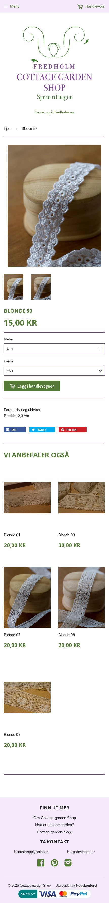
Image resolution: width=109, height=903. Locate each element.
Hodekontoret (86, 885)
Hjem (7, 129)
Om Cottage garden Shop (54, 818)
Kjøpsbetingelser (81, 852)
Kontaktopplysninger (31, 852)
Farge (8, 361)
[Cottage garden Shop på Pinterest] (54, 864)
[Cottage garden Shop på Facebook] (41, 864)
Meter (8, 339)
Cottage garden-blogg (54, 832)
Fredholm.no (64, 112)
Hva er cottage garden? (54, 825)
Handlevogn (94, 6)
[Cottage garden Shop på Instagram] (68, 864)
